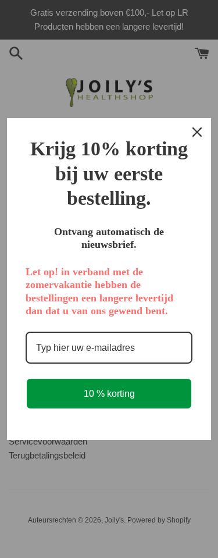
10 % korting (109, 394)
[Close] (197, 132)
